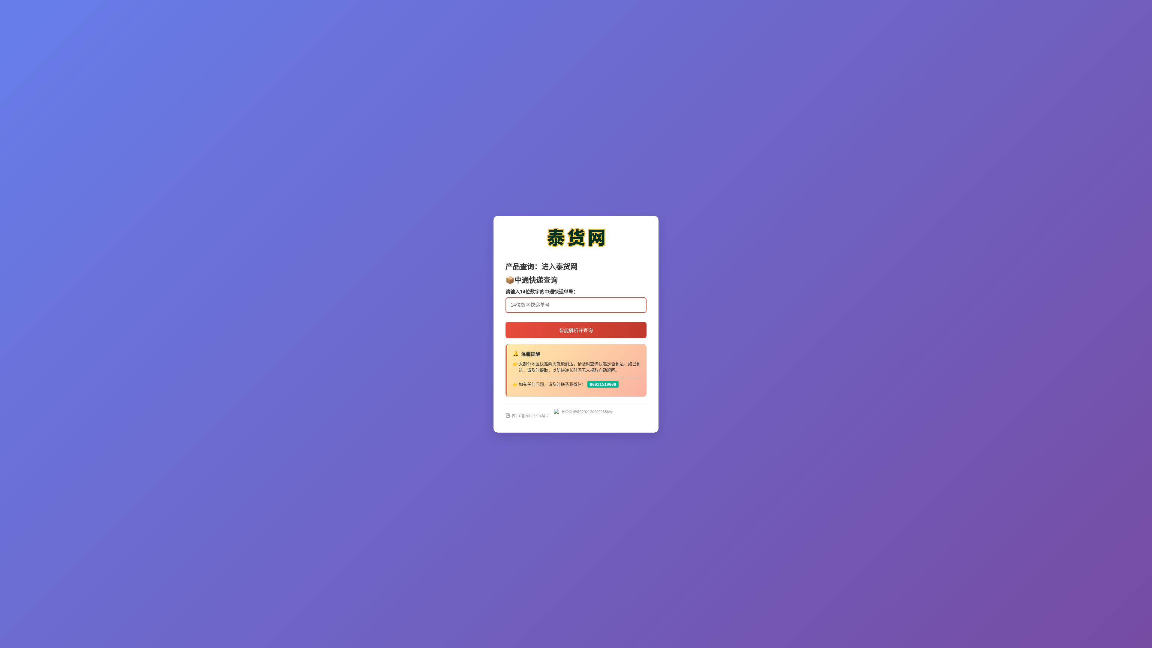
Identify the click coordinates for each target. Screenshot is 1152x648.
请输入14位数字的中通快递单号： (542, 291)
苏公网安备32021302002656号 (587, 412)
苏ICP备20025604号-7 (530, 416)
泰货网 (567, 266)
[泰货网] (576, 248)
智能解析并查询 (576, 330)
